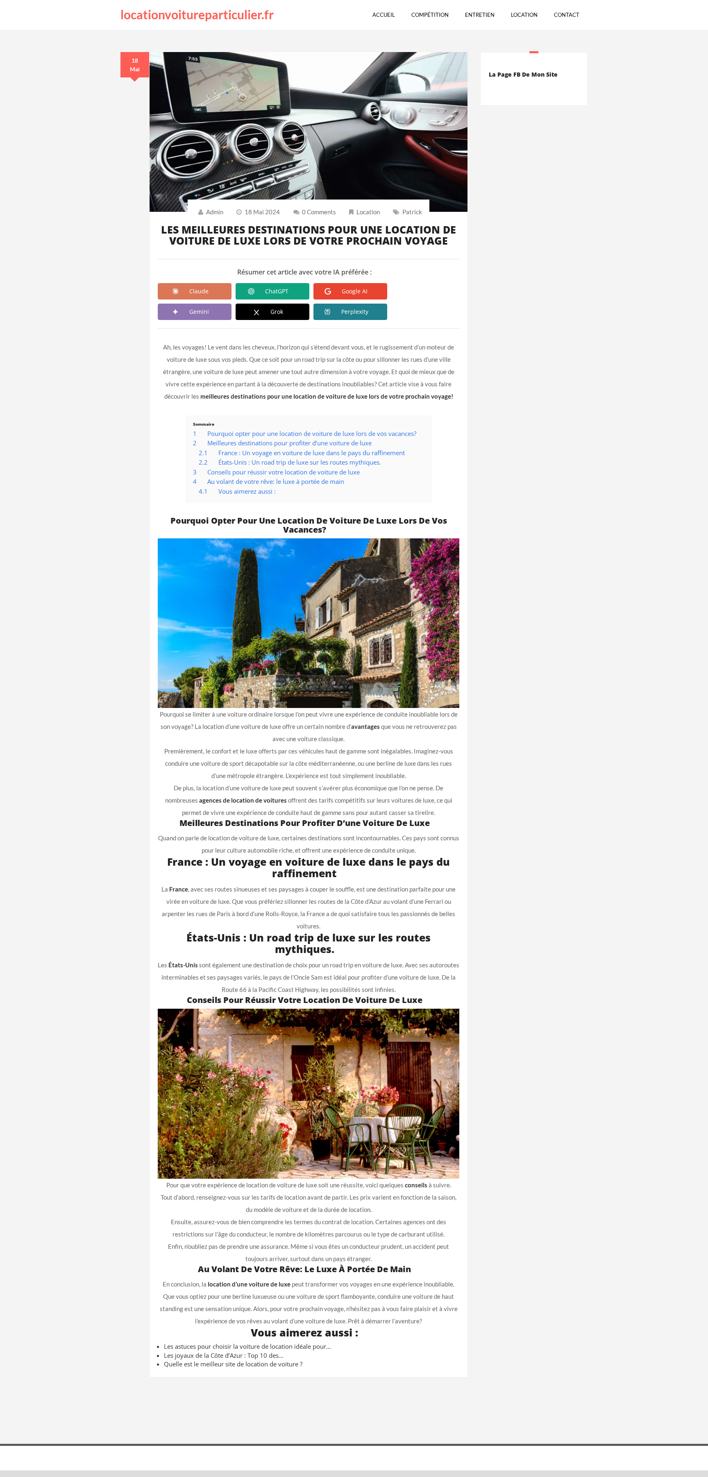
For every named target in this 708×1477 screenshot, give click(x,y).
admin (214, 212)
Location (368, 212)
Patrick (412, 212)
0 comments (319, 212)
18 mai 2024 (262, 212)
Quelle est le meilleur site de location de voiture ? (233, 1364)
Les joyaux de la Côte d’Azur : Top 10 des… (224, 1355)
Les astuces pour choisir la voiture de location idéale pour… (247, 1346)
